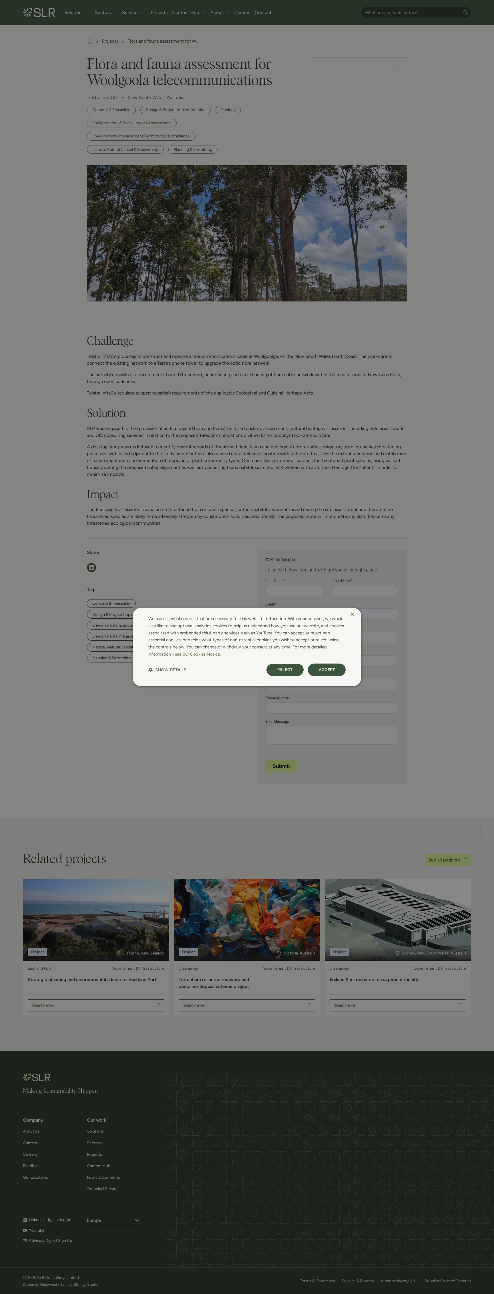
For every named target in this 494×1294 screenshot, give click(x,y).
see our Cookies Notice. (198, 654)
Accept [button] (327, 669)
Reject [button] (284, 669)
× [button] (352, 614)
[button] (167, 669)
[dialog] (247, 647)
